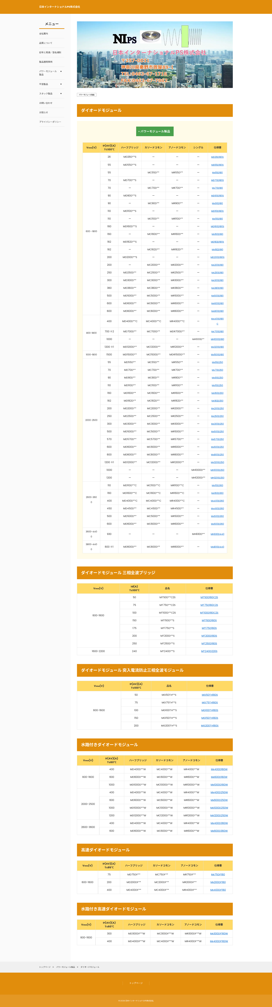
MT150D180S (209, 620)
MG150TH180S (209, 718)
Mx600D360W (219, 831)
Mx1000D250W (219, 808)
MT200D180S (209, 636)
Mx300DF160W (219, 933)
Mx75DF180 (218, 874)
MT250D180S (209, 643)
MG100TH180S (209, 710)
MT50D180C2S (209, 597)
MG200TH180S (209, 725)
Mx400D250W (219, 792)
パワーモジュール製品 (155, 131)
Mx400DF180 (218, 890)
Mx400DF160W (219, 941)
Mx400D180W (219, 769)
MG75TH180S (210, 702)
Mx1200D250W (219, 815)
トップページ (136, 983)
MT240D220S (209, 651)
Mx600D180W (219, 777)
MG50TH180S (210, 695)
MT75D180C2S (209, 605)
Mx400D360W (219, 823)
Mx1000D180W (219, 785)
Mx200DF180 (218, 882)
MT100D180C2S (209, 613)
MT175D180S (209, 628)
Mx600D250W (219, 800)
